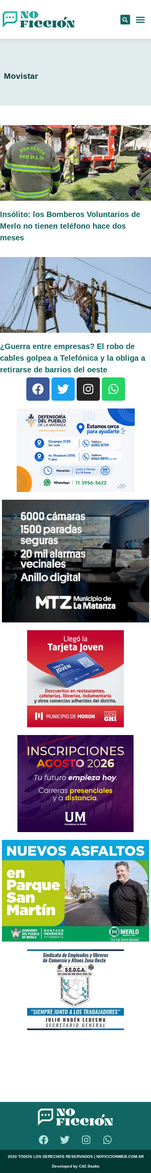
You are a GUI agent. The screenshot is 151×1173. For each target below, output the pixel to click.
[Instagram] (88, 389)
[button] (125, 19)
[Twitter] (63, 389)
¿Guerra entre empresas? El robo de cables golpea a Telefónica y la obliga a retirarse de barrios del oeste (72, 358)
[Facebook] (38, 389)
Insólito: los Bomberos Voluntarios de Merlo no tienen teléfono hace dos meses (70, 226)
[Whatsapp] (113, 389)
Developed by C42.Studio (76, 1166)
